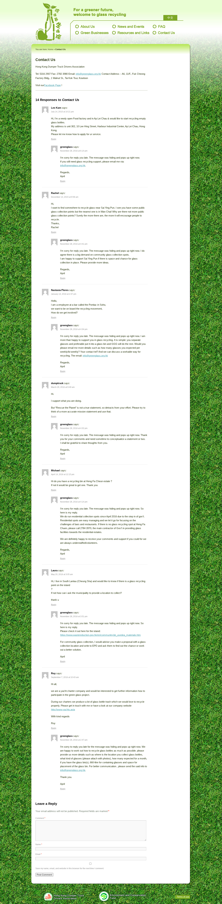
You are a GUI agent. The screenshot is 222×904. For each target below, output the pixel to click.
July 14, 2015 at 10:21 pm (62, 112)
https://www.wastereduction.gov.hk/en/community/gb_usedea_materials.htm (100, 635)
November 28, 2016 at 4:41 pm (73, 244)
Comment (40, 818)
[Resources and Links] (130, 32)
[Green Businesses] (92, 32)
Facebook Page (52, 85)
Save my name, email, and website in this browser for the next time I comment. (69, 868)
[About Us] (85, 26)
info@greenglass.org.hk (88, 73)
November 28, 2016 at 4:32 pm (73, 428)
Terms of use (183, 897)
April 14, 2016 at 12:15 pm (62, 474)
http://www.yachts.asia (63, 709)
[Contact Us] (164, 32)
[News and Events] (128, 26)
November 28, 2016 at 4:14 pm (73, 502)
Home (50, 49)
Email (38, 854)
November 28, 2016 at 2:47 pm (73, 740)
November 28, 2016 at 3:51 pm (73, 616)
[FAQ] (159, 26)
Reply (53, 139)
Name (38, 844)
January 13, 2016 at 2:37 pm (63, 294)
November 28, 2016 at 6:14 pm (73, 151)
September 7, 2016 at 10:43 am (65, 677)
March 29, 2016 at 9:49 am (63, 387)
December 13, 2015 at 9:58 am (64, 197)
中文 (170, 17)
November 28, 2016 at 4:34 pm (73, 329)
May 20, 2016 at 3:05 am (62, 574)
